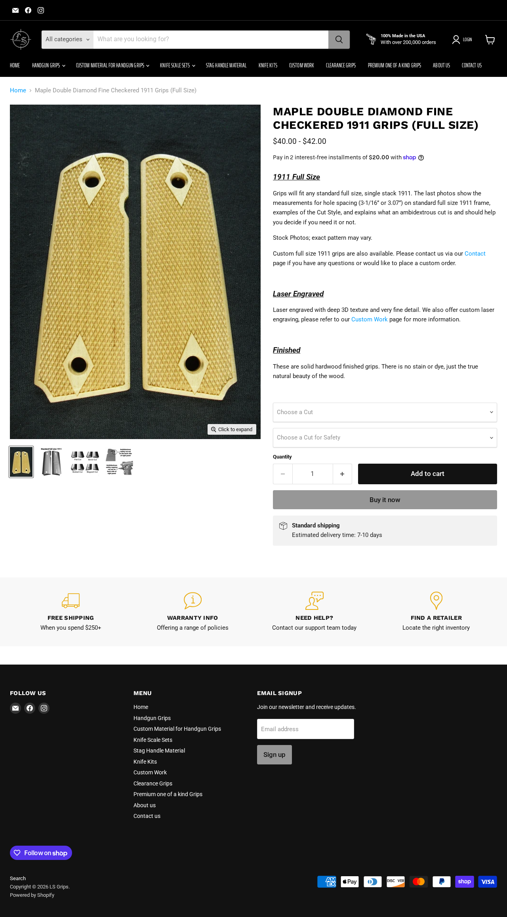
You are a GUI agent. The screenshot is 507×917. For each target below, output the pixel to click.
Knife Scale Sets (175, 65)
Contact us (471, 65)
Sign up (274, 754)
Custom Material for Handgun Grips (110, 65)
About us (441, 65)
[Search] (339, 40)
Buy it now (385, 500)
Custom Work (301, 65)
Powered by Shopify (32, 895)
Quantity (282, 457)
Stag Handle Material (226, 65)
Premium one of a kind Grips (394, 65)
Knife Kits (268, 65)
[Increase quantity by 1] (343, 474)
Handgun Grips (46, 65)
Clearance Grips (341, 65)
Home (15, 65)
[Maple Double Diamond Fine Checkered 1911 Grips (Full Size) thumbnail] (21, 462)
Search (18, 878)
